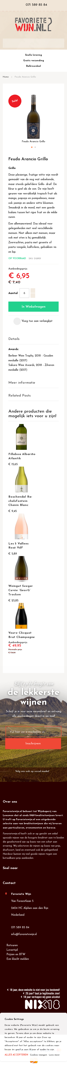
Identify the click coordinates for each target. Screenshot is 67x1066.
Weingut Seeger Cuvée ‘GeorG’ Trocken (20, 590)
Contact (9, 883)
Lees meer (54, 1055)
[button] (32, 147)
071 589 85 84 (20, 927)
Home (6, 77)
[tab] (33, 339)
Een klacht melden (18, 959)
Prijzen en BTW (16, 954)
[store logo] (33, 24)
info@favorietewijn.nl (24, 934)
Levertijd (12, 950)
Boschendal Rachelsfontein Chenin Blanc (20, 501)
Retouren (12, 945)
